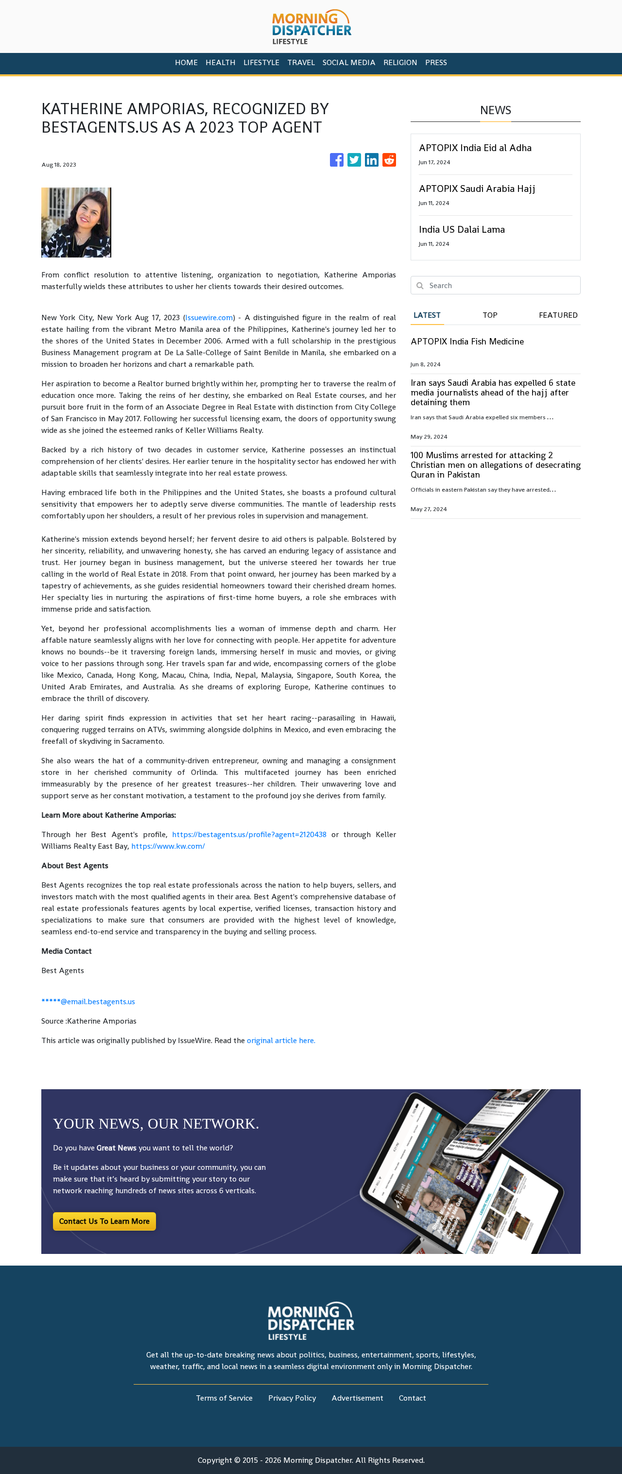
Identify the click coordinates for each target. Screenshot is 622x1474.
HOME (186, 62)
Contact (412, 1398)
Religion (400, 62)
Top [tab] (490, 315)
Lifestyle (261, 62)
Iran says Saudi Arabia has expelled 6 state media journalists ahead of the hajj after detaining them (493, 392)
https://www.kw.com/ (168, 846)
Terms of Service (224, 1398)
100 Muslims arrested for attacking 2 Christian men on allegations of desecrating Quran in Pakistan (496, 464)
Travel (301, 62)
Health (221, 62)
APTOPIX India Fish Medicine (467, 341)
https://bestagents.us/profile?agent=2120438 (249, 834)
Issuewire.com (209, 317)
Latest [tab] (427, 315)
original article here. (281, 1040)
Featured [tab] (558, 315)
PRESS (436, 62)
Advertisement (357, 1398)
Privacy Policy (292, 1398)
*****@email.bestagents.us (88, 1001)
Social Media (349, 62)
